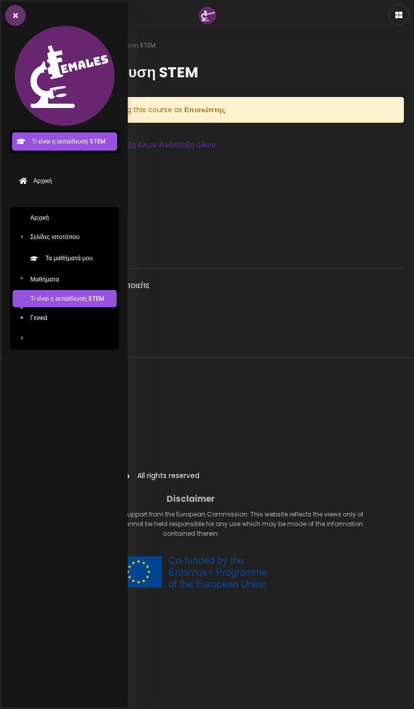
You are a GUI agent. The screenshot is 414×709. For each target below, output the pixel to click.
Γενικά (38, 317)
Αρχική (39, 217)
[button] (158, 145)
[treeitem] (65, 278)
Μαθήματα (44, 279)
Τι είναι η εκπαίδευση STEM (67, 298)
